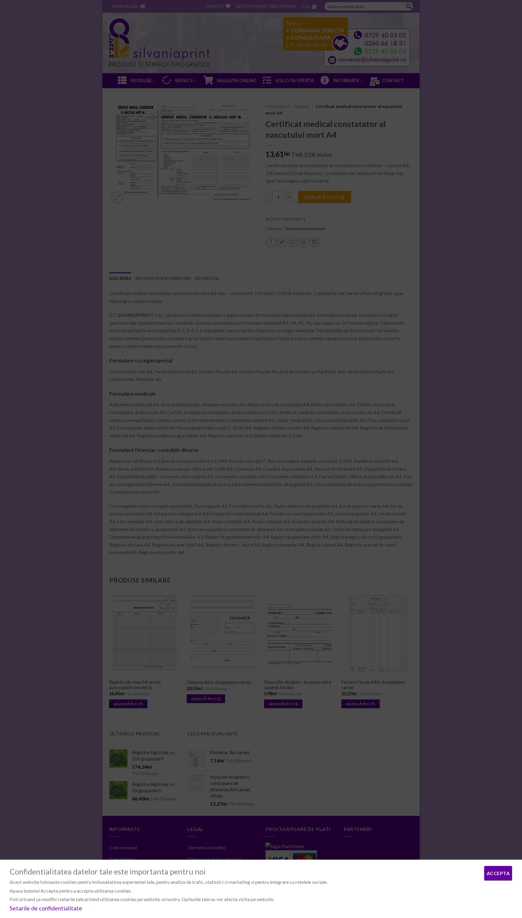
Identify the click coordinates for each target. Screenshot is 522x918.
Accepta (498, 873)
